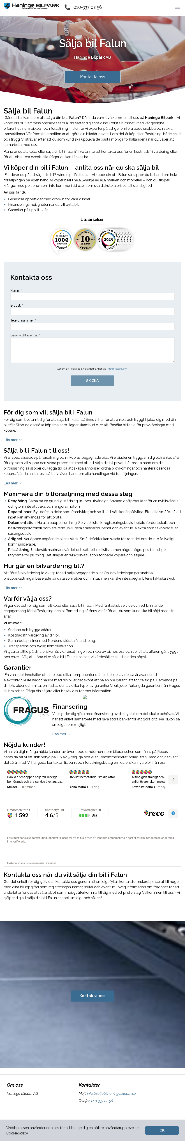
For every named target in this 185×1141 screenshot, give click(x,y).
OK (162, 1130)
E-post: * (16, 305)
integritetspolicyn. (117, 368)
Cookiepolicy (17, 1133)
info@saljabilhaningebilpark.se (111, 1093)
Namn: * (16, 290)
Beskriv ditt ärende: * (25, 335)
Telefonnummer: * (23, 320)
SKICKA (92, 381)
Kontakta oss (92, 76)
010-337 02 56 (88, 7)
